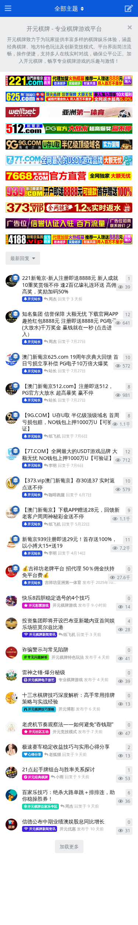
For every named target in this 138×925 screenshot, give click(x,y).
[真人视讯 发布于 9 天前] (11, 750)
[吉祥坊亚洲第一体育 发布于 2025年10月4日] (11, 571)
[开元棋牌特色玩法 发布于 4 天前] (11, 652)
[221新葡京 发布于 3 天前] (11, 281)
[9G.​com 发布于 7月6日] (11, 418)
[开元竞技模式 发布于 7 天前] (11, 727)
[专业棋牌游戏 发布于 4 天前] (11, 675)
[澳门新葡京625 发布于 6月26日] (11, 360)
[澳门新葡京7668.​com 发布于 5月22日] (11, 513)
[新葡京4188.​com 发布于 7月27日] (11, 317)
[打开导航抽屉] (7, 8)
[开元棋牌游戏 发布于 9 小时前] (11, 601)
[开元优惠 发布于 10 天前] (11, 824)
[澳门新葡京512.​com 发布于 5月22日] (11, 389)
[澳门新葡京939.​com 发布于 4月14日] (11, 542)
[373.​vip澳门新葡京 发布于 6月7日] (11, 483)
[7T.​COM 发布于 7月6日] (11, 454)
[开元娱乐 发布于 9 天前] (11, 772)
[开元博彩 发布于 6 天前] (11, 698)
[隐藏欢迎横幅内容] (129, 27)
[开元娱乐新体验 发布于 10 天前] (11, 795)
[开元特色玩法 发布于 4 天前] (11, 623)
